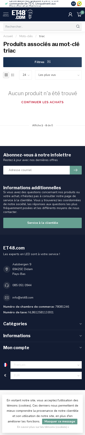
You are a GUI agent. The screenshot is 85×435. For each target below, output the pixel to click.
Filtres (40, 62)
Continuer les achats (42, 102)
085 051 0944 (22, 285)
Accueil (8, 36)
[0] (79, 14)
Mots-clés (26, 36)
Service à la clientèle (42, 223)
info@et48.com (22, 298)
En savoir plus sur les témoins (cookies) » (43, 427)
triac (42, 36)
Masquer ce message (59, 421)
